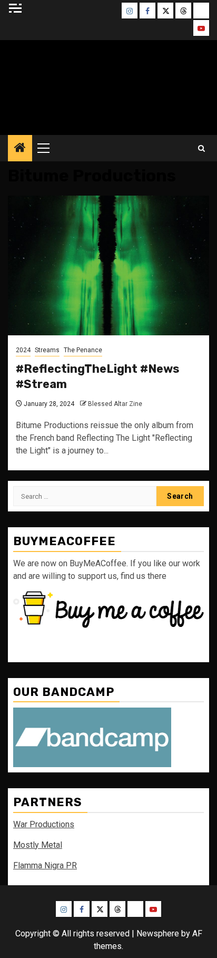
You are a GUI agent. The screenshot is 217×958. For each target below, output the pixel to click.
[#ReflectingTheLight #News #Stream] (108, 265)
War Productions (43, 824)
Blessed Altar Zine (115, 404)
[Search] (201, 148)
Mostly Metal (37, 845)
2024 (23, 350)
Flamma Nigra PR (45, 865)
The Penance (83, 350)
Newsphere (157, 933)
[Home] (20, 148)
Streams (47, 350)
